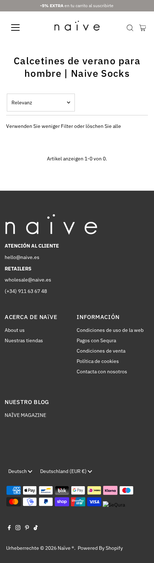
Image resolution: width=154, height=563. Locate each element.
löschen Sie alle (103, 126)
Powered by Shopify (100, 548)
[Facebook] (9, 528)
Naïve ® (66, 548)
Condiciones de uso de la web (110, 330)
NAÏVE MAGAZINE (25, 415)
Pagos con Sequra (96, 340)
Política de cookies (98, 361)
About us (15, 330)
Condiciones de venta (101, 351)
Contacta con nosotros (102, 371)
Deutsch (18, 471)
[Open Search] (130, 27)
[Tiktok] (35, 528)
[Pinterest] (27, 528)
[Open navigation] (23, 27)
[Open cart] (142, 27)
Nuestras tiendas (24, 340)
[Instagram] (18, 528)
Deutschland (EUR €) (64, 471)
